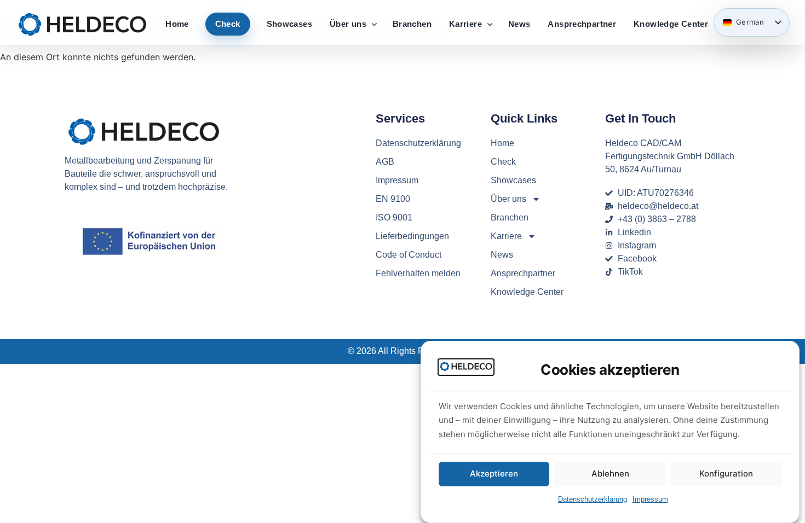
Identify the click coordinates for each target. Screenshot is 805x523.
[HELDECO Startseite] (82, 23)
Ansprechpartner (582, 23)
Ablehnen (610, 474)
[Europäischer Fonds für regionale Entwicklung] (152, 241)
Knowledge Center (671, 23)
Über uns (348, 23)
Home (177, 23)
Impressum (650, 499)
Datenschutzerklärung (592, 499)
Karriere (465, 23)
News (519, 23)
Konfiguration (726, 474)
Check (227, 23)
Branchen (412, 23)
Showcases (289, 23)
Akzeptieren (494, 474)
